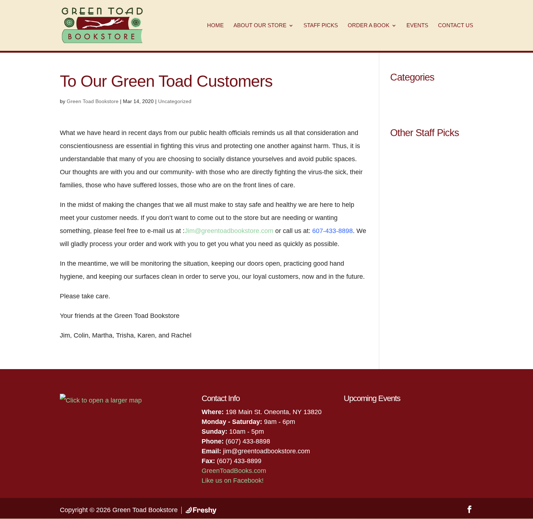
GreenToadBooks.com (234, 470)
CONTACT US (455, 25)
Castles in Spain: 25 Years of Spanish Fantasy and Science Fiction (428, 191)
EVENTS (417, 25)
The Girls (403, 266)
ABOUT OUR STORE (260, 25)
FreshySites (200, 510)
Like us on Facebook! (233, 480)
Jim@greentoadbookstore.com (229, 230)
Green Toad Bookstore (93, 101)
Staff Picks (405, 93)
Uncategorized (174, 101)
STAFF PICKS (320, 25)
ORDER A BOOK (368, 25)
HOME (215, 25)
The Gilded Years (415, 221)
